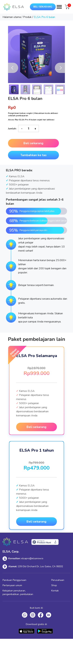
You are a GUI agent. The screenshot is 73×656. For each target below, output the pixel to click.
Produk (27, 17)
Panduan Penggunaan (14, 580)
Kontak (55, 590)
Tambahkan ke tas (33, 155)
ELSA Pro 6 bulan (44, 17)
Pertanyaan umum (12, 585)
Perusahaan (57, 580)
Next (60, 68)
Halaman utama (12, 17)
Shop (54, 585)
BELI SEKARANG (42, 6)
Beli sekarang (33, 143)
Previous (13, 68)
